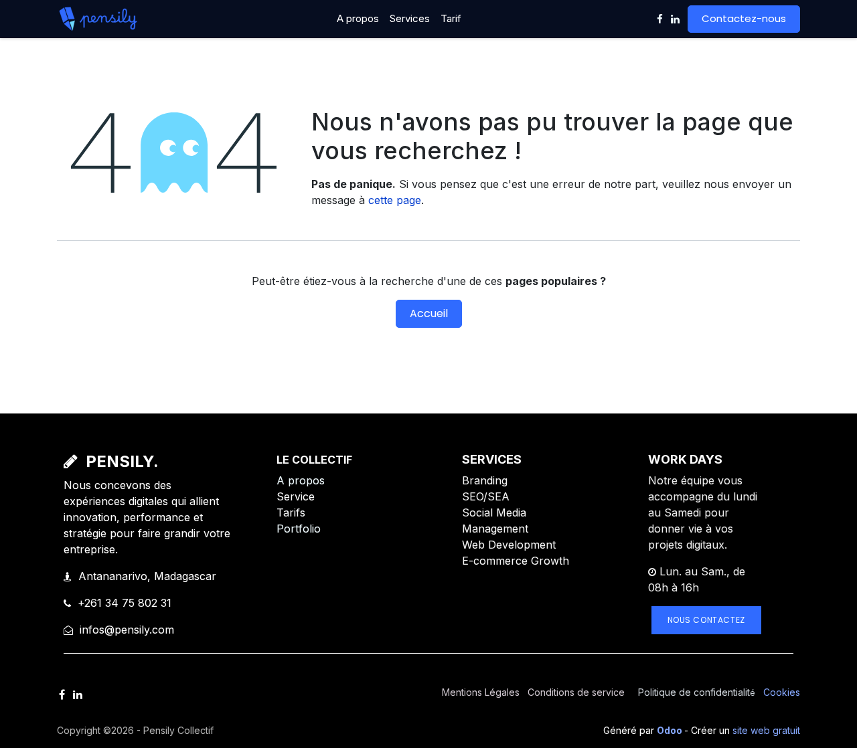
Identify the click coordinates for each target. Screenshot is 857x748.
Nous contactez (706, 620)
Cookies (781, 692)
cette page (394, 200)
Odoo (670, 730)
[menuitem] (357, 19)
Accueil (429, 313)
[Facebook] (660, 19)
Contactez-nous (744, 18)
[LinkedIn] (675, 19)
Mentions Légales (481, 692)
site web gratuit (766, 730)
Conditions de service (576, 692)
